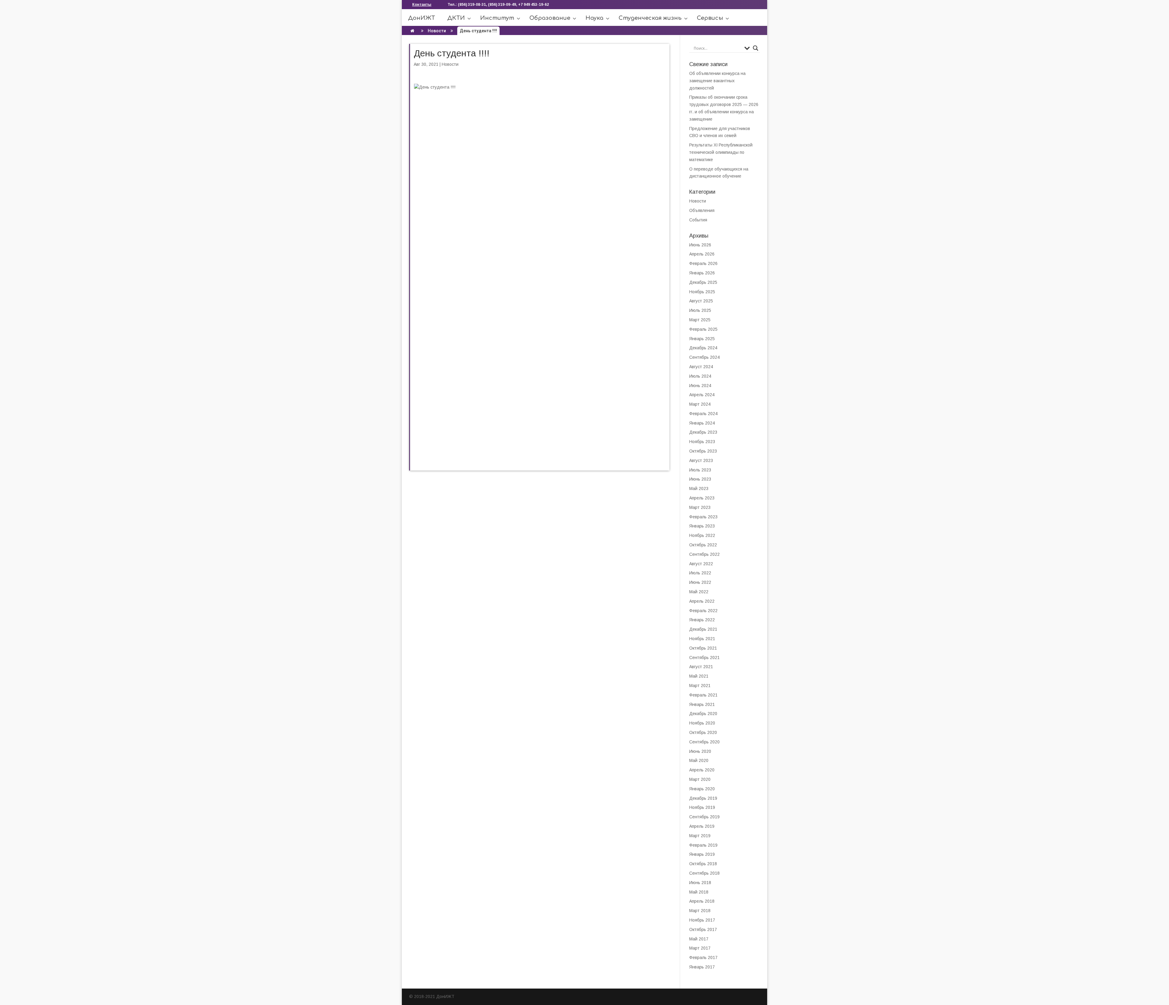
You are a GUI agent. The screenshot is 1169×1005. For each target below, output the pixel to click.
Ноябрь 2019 (702, 807)
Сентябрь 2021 (704, 657)
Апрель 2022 (701, 601)
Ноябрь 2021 (702, 638)
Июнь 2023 (700, 479)
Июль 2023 (700, 469)
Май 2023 (698, 488)
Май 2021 (698, 676)
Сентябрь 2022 (704, 554)
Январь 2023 (702, 526)
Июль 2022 (700, 572)
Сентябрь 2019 (704, 816)
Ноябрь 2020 (702, 723)
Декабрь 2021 (703, 629)
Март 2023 (700, 507)
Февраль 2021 (703, 695)
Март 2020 (700, 779)
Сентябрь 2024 (704, 357)
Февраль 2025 (703, 329)
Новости (437, 30)
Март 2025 (700, 319)
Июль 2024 (700, 376)
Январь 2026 (702, 272)
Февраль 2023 (703, 516)
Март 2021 (700, 685)
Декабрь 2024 (703, 347)
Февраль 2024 (703, 413)
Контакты (421, 4)
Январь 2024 (702, 423)
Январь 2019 (702, 854)
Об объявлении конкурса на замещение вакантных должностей (717, 80)
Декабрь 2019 (703, 798)
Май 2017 (698, 938)
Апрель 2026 (701, 254)
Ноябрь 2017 (702, 920)
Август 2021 (701, 666)
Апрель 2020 (701, 769)
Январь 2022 (702, 619)
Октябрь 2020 (703, 732)
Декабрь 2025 (703, 282)
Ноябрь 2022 (702, 535)
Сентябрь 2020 (704, 741)
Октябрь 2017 (703, 929)
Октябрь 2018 (703, 863)
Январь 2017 (702, 966)
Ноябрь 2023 (702, 441)
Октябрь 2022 (703, 544)
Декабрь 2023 (703, 432)
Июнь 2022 (700, 582)
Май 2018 (698, 892)
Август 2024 (701, 366)
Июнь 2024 (700, 385)
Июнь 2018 (700, 882)
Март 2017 (700, 948)
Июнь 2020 (700, 751)
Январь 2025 (702, 338)
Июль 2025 (700, 310)
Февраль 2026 (703, 263)
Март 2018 (700, 910)
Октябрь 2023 (703, 451)
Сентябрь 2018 (704, 873)
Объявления (701, 210)
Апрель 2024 (701, 394)
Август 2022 (701, 563)
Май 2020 (698, 760)
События (698, 219)
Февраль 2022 (703, 610)
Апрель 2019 (701, 826)
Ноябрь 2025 (702, 291)
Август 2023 (701, 460)
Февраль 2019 (703, 845)
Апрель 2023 (701, 497)
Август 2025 (701, 300)
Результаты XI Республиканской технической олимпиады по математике (721, 152)
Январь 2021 (702, 704)
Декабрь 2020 (703, 713)
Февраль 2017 (703, 957)
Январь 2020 (702, 788)
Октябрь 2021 (703, 648)
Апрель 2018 (701, 901)
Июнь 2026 (700, 244)
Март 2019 (700, 835)
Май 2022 (698, 591)
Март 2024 (700, 404)
